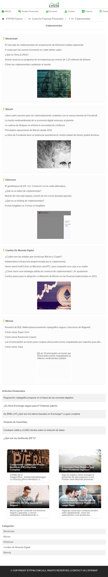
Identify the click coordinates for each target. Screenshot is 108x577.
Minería (9, 321)
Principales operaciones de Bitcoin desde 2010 (28, 130)
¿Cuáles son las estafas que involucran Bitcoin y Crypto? (33, 257)
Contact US (78, 570)
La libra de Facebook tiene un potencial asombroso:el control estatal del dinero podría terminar (52, 135)
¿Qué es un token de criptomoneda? (23, 191)
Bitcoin (9, 109)
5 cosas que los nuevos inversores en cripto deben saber (33, 50)
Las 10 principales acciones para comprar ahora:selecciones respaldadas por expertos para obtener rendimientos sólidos (54, 342)
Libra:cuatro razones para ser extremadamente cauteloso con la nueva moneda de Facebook (51, 115)
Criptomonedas (82, 19)
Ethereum (10, 180)
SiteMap (92, 570)
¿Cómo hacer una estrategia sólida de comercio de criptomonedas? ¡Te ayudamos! (46, 271)
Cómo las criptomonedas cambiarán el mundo (28, 64)
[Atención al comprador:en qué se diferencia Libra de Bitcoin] (54, 154)
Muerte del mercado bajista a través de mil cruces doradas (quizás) (38, 196)
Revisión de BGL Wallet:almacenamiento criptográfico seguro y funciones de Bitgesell (47, 327)
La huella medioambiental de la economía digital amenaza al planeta (39, 120)
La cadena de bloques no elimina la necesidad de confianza (35, 125)
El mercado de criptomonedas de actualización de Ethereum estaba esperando (44, 45)
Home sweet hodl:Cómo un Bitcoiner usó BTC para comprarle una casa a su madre (46, 266)
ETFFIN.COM (34, 570)
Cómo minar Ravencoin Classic (21, 337)
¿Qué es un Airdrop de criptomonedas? (24, 201)
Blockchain (11, 38)
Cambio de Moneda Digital (19, 250)
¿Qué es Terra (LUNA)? (17, 55)
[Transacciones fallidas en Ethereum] (54, 225)
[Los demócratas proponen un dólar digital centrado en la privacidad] (54, 84)
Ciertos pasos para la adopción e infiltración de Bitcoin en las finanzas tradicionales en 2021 (51, 276)
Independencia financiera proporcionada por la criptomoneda (35, 261)
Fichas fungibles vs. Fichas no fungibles (25, 205)
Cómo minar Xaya (14, 347)
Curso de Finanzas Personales (47, 19)
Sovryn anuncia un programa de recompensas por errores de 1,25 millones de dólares (47, 59)
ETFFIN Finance (14, 19)
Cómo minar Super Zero (17, 332)
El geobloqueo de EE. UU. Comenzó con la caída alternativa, (35, 186)
